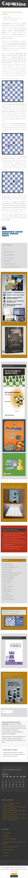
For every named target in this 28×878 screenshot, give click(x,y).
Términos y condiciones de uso (11, 846)
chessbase (6, 593)
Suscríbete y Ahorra (8, 252)
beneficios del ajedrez (8, 577)
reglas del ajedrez (7, 580)
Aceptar (14, 874)
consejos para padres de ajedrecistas (12, 573)
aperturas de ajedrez (8, 578)
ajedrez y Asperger (7, 590)
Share (3, 227)
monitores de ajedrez (14, 233)
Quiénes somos (7, 832)
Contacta (5, 855)
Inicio (4, 249)
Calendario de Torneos (9, 264)
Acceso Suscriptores (8, 258)
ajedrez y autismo (7, 597)
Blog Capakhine (7, 261)
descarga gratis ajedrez (9, 599)
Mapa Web (6, 852)
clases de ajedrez (5, 235)
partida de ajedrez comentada (10, 575)
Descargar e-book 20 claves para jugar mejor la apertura (13, 842)
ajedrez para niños (19, 231)
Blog (9, 17)
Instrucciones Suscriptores (10, 838)
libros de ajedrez (7, 582)
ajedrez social (6, 588)
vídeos (5, 584)
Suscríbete (6, 835)
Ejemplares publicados (9, 255)
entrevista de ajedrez (8, 595)
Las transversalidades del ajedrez (11, 267)
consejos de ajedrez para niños (8, 231)
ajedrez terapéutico (8, 586)
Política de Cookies (8, 849)
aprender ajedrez (5, 233)
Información (14, 876)
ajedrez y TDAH (7, 591)
